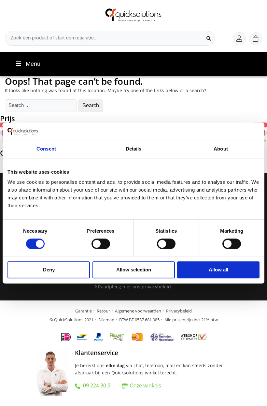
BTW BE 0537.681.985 (139, 320)
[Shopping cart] (255, 38)
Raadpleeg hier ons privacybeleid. (134, 286)
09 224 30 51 (97, 385)
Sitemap (106, 320)
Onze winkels (145, 385)
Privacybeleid (179, 311)
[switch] (100, 244)
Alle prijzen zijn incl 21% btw (191, 320)
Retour (103, 311)
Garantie (83, 311)
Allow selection (133, 270)
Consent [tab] (46, 149)
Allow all (218, 270)
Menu (33, 64)
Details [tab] (134, 149)
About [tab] (221, 149)
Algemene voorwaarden (138, 311)
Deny (49, 270)
